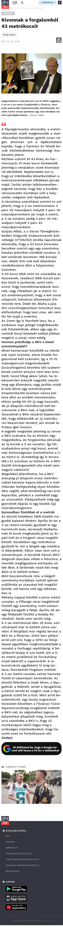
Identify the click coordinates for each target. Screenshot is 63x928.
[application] (31, 787)
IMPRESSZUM (12, 848)
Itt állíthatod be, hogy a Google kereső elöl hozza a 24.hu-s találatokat (35, 749)
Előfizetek (47, 2)
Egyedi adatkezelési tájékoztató (22, 859)
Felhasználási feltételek (19, 854)
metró (16, 8)
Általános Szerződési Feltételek (22, 865)
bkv (33, 8)
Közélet (8, 13)
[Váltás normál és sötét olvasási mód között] (22, 2)
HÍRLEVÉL (10, 842)
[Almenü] (15, 2)
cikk (41, 8)
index (26, 8)
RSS (7, 836)
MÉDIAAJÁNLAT (12, 871)
